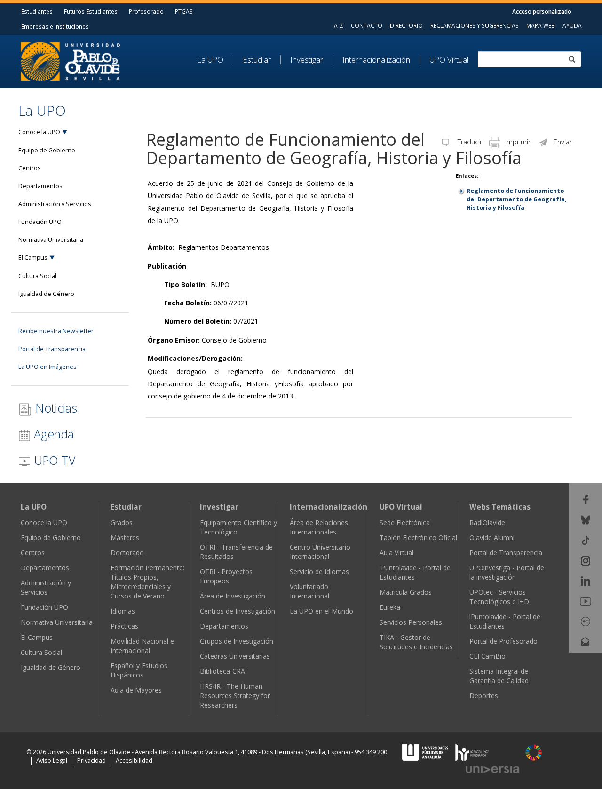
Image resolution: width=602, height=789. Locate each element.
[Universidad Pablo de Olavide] (70, 60)
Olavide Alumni (492, 537)
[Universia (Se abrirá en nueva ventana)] (493, 769)
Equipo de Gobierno (46, 150)
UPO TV (53, 460)
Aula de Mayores (136, 689)
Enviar (563, 141)
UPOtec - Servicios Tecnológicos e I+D (499, 597)
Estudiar (257, 59)
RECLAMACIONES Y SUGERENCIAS (474, 25)
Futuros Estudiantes (91, 11)
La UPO (210, 59)
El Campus (33, 258)
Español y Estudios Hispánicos (139, 670)
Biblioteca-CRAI (223, 671)
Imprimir (518, 141)
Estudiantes (37, 11)
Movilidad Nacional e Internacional (142, 646)
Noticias (54, 408)
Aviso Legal (51, 761)
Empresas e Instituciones (55, 26)
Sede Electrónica (405, 522)
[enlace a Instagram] (585, 560)
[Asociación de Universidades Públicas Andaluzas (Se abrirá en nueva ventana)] (426, 751)
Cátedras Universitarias (235, 656)
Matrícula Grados (406, 592)
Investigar (306, 59)
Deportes (483, 695)
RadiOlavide (487, 522)
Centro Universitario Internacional (320, 551)
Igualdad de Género (46, 294)
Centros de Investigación (237, 610)
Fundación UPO (40, 222)
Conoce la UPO (39, 132)
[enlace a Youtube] (585, 600)
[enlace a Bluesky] (585, 519)
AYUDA (572, 25)
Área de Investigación (232, 595)
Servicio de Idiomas (319, 571)
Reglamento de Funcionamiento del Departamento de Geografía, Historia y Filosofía (517, 199)
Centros (29, 168)
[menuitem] (215, 59)
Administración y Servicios (54, 204)
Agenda (52, 434)
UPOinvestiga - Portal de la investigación (506, 572)
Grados (122, 522)
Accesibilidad (134, 761)
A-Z (338, 25)
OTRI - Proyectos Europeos (226, 576)
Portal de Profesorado (503, 641)
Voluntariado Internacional (309, 591)
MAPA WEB (540, 25)
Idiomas (123, 610)
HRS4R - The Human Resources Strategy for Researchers (235, 695)
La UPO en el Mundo (321, 610)
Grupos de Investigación (236, 641)
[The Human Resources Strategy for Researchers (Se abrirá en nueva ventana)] (472, 751)
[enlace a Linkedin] (585, 580)
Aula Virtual (396, 552)
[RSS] (586, 661)
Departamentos (40, 186)
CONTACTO (366, 25)
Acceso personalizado (541, 11)
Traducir (469, 141)
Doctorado (127, 552)
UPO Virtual (448, 59)
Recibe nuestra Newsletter (56, 331)
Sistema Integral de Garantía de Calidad (499, 676)
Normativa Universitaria (50, 240)
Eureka (390, 607)
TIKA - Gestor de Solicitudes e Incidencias (416, 642)
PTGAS (184, 11)
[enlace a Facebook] (586, 498)
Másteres (125, 537)
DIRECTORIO (406, 25)
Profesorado (146, 11)
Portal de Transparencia (52, 349)
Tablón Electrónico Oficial (418, 537)
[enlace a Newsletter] (585, 641)
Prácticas (124, 626)
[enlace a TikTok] (585, 539)
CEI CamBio (487, 656)
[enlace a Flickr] (585, 620)
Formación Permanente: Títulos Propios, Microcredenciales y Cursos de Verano (147, 581)
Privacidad (91, 761)
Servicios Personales (411, 622)
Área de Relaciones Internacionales (319, 527)
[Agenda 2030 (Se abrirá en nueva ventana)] (533, 752)
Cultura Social (37, 276)
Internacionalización (376, 59)
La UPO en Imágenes (47, 367)
